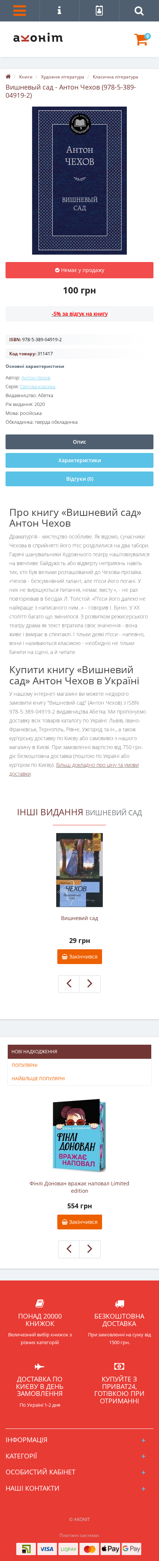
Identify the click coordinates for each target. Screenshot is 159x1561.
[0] (141, 43)
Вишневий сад (79, 918)
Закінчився (83, 956)
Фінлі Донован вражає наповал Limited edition (79, 1187)
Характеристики (79, 460)
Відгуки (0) (79, 478)
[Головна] (8, 77)
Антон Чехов (35, 377)
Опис (79, 441)
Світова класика (37, 386)
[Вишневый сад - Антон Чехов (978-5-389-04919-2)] (79, 181)
